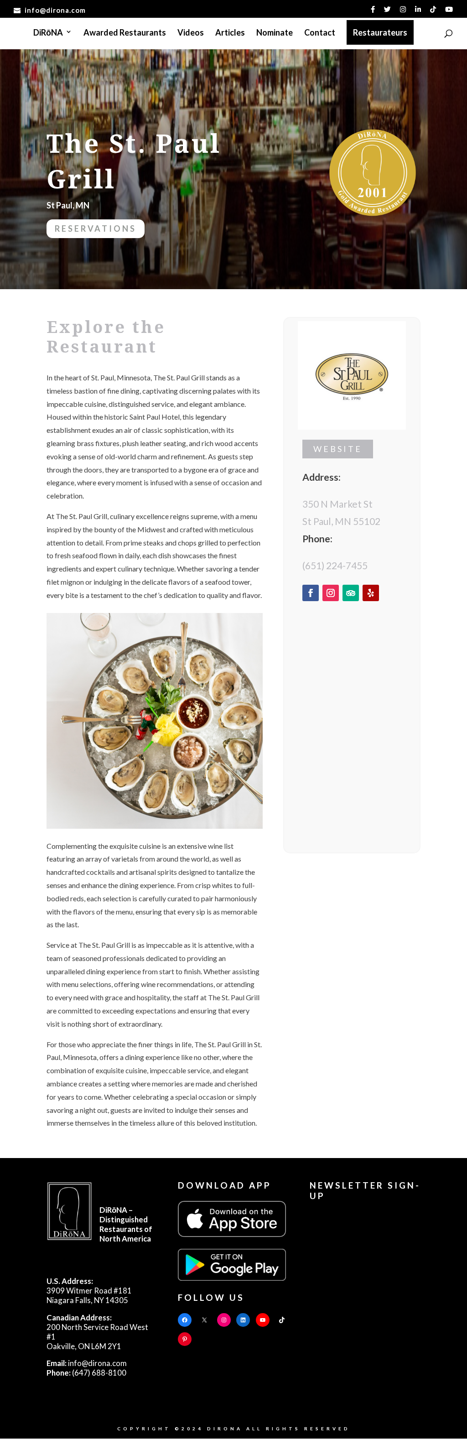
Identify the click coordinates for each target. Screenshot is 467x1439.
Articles (230, 33)
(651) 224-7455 (335, 565)
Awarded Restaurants (124, 33)
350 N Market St (337, 503)
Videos (190, 33)
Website (337, 449)
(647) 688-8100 (86, 1372)
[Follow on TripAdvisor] (350, 593)
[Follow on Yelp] (371, 593)
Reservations (95, 228)
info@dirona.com (87, 1363)
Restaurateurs (380, 32)
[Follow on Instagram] (330, 593)
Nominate (274, 33)
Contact (319, 33)
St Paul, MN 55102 (341, 521)
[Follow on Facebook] (310, 593)
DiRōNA (48, 33)
